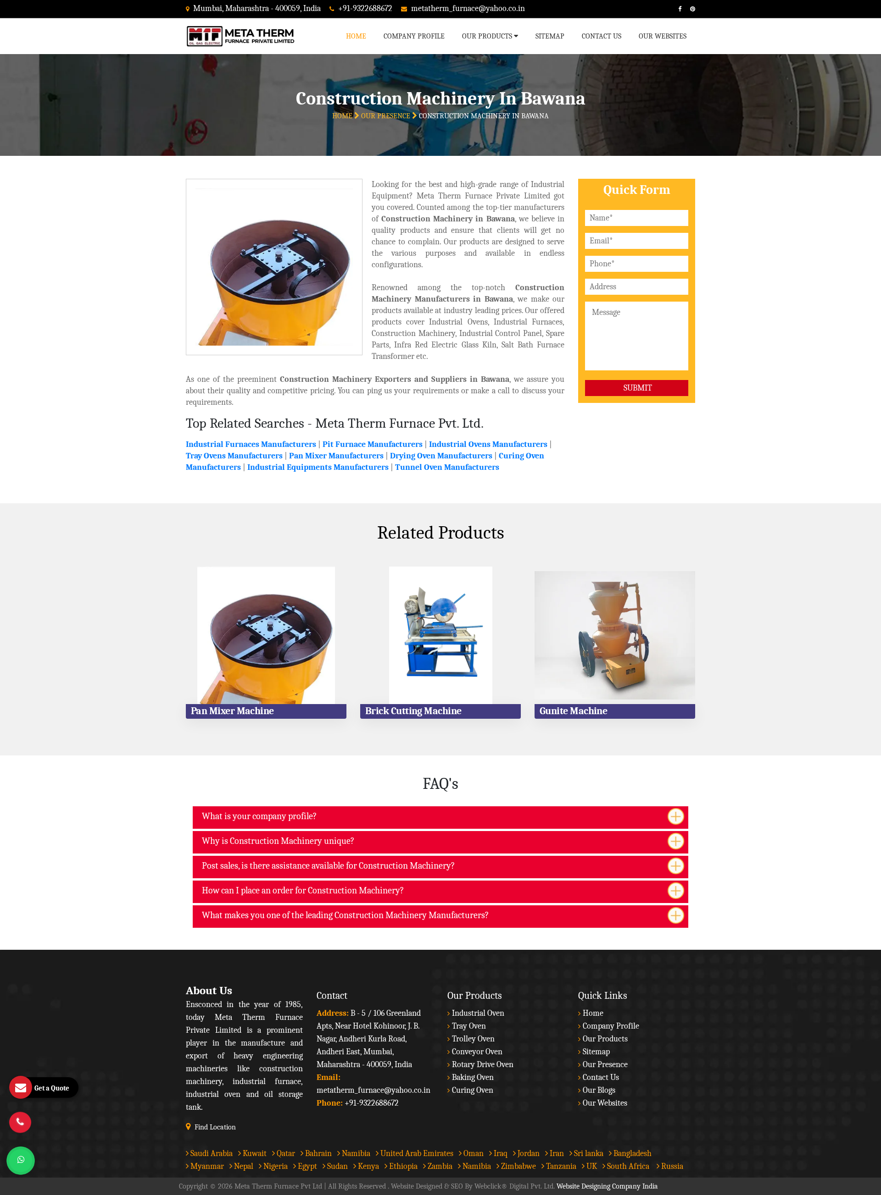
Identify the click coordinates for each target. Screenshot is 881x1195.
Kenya (367, 1166)
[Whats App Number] (20, 1160)
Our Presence (386, 116)
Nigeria (275, 1166)
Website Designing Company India (607, 1186)
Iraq (499, 1153)
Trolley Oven (473, 1039)
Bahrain (317, 1153)
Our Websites (662, 36)
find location (215, 1127)
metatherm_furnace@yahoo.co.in (468, 8)
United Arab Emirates (416, 1153)
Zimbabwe (517, 1166)
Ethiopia (402, 1166)
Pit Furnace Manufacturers (373, 444)
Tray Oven (469, 1026)
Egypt (306, 1166)
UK (591, 1166)
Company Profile (414, 36)
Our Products (488, 36)
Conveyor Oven (477, 1052)
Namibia (355, 1153)
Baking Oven (473, 1077)
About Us (209, 990)
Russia (672, 1166)
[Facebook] (676, 9)
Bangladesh (632, 1153)
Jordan (528, 1153)
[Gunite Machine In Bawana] (614, 635)
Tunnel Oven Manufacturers (447, 467)
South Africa (628, 1166)
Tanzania (560, 1166)
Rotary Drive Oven (482, 1064)
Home (356, 36)
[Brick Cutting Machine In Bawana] (440, 635)
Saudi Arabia (211, 1153)
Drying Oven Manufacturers (441, 456)
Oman (473, 1153)
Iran (556, 1153)
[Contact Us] (20, 1117)
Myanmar (206, 1166)
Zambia (439, 1166)
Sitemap (549, 36)
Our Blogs (599, 1090)
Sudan (336, 1166)
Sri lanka (587, 1153)
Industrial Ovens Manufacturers (488, 444)
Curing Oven (472, 1090)
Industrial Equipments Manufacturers (318, 467)
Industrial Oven (478, 1013)
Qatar (285, 1153)
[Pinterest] (689, 9)
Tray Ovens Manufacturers (234, 456)
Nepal (242, 1166)
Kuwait (254, 1153)
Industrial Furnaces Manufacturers (251, 444)
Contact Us (601, 36)
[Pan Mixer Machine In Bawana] (266, 635)
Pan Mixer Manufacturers (336, 456)
